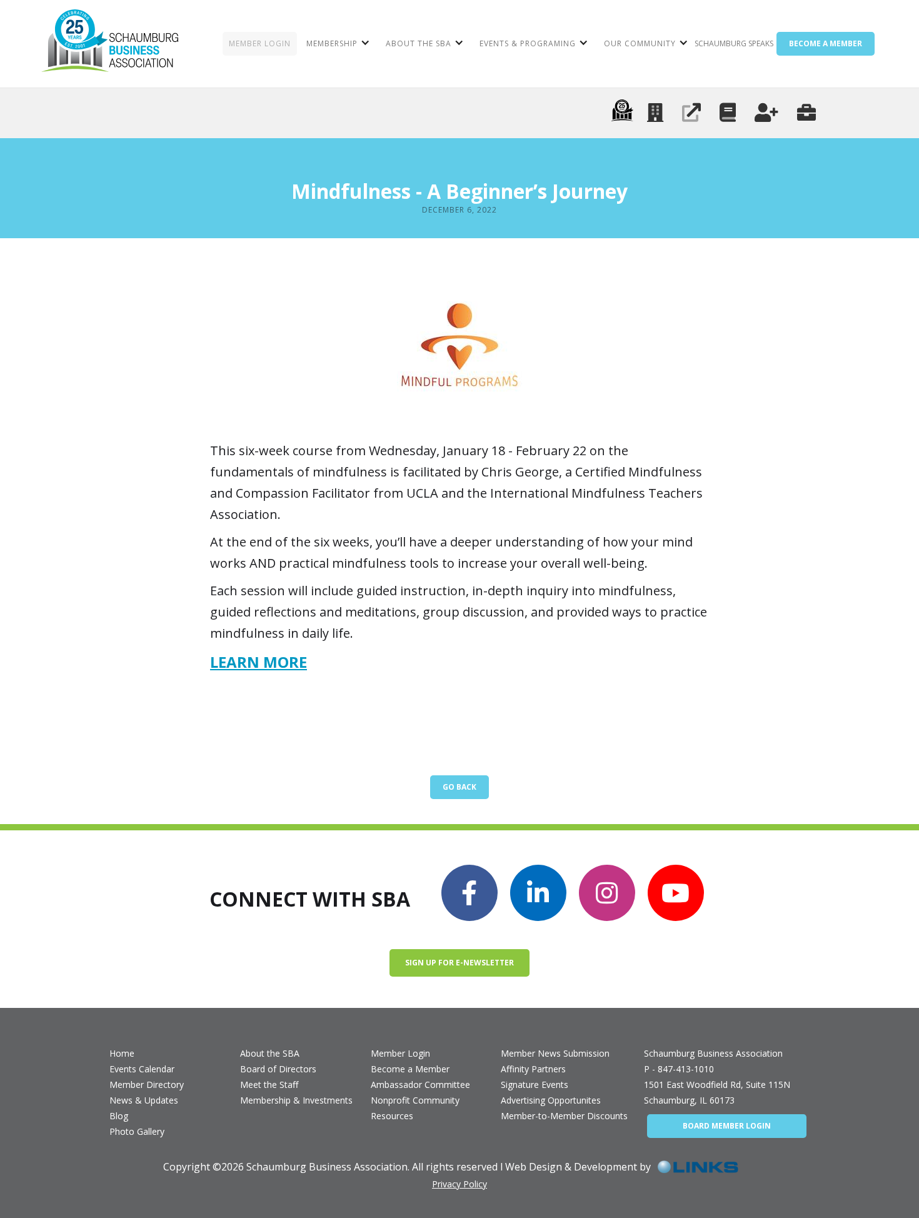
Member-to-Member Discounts (564, 1116)
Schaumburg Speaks (734, 43)
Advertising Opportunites (551, 1100)
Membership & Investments (296, 1100)
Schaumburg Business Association (713, 1053)
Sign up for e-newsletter (459, 962)
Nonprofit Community (415, 1100)
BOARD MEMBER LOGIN (727, 1125)
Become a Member (410, 1069)
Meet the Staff (269, 1084)
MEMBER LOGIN (260, 43)
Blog (118, 1116)
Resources (392, 1116)
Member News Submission (555, 1053)
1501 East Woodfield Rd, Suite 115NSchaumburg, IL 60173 (717, 1092)
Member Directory (146, 1084)
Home (121, 1053)
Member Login (400, 1053)
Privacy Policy (459, 1184)
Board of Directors (278, 1069)
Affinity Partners (533, 1069)
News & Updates (143, 1100)
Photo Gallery (136, 1131)
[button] (336, 44)
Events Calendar (141, 1069)
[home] (109, 43)
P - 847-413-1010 (679, 1069)
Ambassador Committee (420, 1084)
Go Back (459, 787)
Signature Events (534, 1084)
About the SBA (269, 1053)
